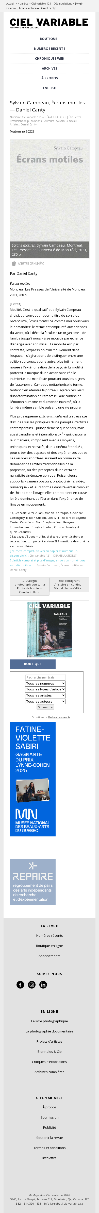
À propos (50, 1107)
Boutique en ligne (49, 945)
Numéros (23, 3)
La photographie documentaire (49, 1031)
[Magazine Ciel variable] (49, 29)
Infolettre (49, 1158)
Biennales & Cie (50, 1051)
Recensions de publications (26, 121)
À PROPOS (49, 78)
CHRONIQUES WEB (49, 58)
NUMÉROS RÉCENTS (49, 48)
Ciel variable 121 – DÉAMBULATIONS (44, 117)
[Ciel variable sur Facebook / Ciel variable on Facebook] (20, 987)
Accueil (10, 3)
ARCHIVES (49, 68)
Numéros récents (49, 935)
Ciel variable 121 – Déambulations (51, 3)
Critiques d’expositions (49, 1061)
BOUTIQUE (48, 39)
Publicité (49, 1127)
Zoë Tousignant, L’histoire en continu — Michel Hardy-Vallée (69, 584)
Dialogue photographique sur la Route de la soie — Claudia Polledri (30, 586)
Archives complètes (49, 1072)
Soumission (50, 1117)
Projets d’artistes (49, 1041)
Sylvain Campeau (66, 121)
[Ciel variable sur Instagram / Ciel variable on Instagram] (32, 987)
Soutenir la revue (49, 1137)
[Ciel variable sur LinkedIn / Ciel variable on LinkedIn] (43, 987)
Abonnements (49, 955)
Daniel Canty (29, 124)
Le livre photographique (49, 1021)
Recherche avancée (59, 717)
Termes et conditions (50, 1147)
